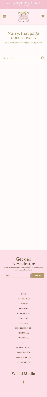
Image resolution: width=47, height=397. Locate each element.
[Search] (42, 58)
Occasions (23, 304)
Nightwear (23, 333)
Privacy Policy (23, 362)
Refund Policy (23, 352)
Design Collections (23, 328)
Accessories (23, 338)
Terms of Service (23, 357)
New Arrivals (24, 299)
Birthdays (23, 323)
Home (23, 294)
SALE (23, 343)
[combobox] (23, 58)
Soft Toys (23, 318)
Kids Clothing (23, 313)
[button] (4, 16)
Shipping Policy (23, 348)
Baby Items (23, 309)
